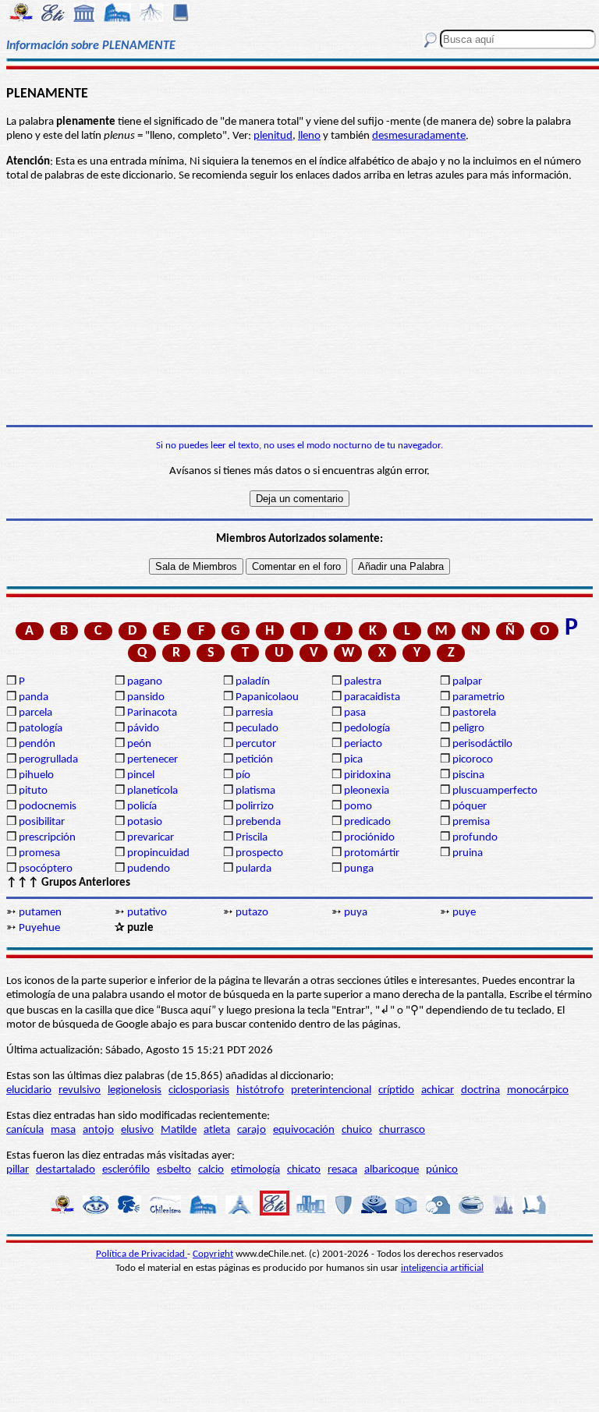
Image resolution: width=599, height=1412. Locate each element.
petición (254, 760)
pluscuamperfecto (494, 791)
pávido (143, 728)
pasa (355, 713)
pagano (144, 682)
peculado (257, 728)
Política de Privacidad (141, 1254)
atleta (217, 1130)
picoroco (472, 760)
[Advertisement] (299, 304)
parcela (35, 713)
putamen (40, 912)
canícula (25, 1130)
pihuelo (36, 775)
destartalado (65, 1170)
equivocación (304, 1130)
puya (355, 912)
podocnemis (47, 806)
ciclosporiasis (198, 1090)
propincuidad (158, 853)
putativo (147, 912)
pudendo (148, 869)
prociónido (369, 838)
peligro (468, 728)
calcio (211, 1170)
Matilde (179, 1130)
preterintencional (331, 1090)
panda (33, 697)
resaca (342, 1170)
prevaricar (150, 838)
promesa (39, 853)
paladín (253, 682)
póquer (469, 806)
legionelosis (134, 1090)
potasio (144, 822)
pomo (358, 806)
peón (139, 744)
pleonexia (366, 791)
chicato (304, 1170)
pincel (140, 775)
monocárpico (538, 1090)
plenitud (272, 136)
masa (63, 1130)
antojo (98, 1130)
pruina (467, 853)
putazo (252, 912)
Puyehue (39, 928)
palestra (362, 682)
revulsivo (79, 1090)
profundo (475, 838)
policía (142, 806)
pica (353, 760)
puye (464, 912)
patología (40, 728)
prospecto (259, 853)
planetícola (152, 791)
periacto (363, 744)
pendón (37, 744)
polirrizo (255, 806)
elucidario (28, 1090)
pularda (253, 869)
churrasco (402, 1130)
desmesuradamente (419, 136)
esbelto (174, 1170)
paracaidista (372, 697)
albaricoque (391, 1170)
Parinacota (152, 713)
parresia (254, 713)
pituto (33, 791)
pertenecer (152, 760)
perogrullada (48, 760)
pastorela (474, 713)
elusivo (137, 1130)
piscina (468, 775)
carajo (251, 1130)
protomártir (371, 853)
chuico (357, 1130)
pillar (17, 1170)
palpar (467, 682)
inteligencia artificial (442, 1268)
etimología (255, 1170)
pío (243, 775)
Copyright (213, 1254)
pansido (146, 697)
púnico (442, 1170)
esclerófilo (126, 1170)
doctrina (480, 1090)
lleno (309, 136)
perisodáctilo (482, 744)
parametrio (478, 697)
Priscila (252, 838)
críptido (396, 1090)
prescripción (47, 838)
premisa (471, 822)
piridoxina (367, 775)
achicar (437, 1090)
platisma (255, 791)
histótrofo (260, 1090)
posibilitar (42, 822)
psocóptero (46, 869)
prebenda (258, 822)
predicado (367, 822)
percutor (256, 744)
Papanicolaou (267, 697)
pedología (367, 728)
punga (359, 869)
